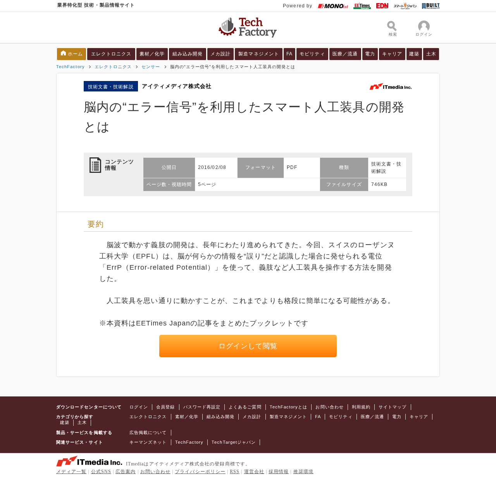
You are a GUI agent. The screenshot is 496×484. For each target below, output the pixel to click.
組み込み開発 (187, 54)
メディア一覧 (71, 471)
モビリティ (312, 54)
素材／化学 (152, 54)
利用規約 (361, 407)
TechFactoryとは (289, 407)
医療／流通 (345, 54)
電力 (370, 54)
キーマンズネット (148, 442)
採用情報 (279, 471)
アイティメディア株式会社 (177, 86)
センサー (150, 66)
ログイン (138, 407)
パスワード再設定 (202, 407)
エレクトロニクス (111, 54)
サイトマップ (392, 407)
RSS (234, 471)
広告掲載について (148, 432)
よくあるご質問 (245, 407)
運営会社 (254, 471)
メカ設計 (220, 54)
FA (289, 54)
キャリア (392, 54)
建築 (414, 54)
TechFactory (70, 66)
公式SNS (101, 471)
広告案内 (125, 471)
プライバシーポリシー (200, 471)
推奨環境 (303, 471)
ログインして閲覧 (248, 346)
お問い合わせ (329, 407)
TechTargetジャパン (234, 442)
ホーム (75, 54)
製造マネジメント (258, 54)
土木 (431, 54)
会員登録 (165, 407)
